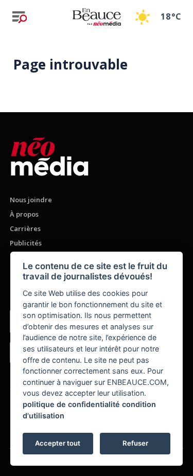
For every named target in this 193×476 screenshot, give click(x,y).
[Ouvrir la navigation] (19, 17)
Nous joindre (31, 199)
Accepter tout (57, 443)
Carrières (25, 228)
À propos (24, 214)
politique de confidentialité (71, 404)
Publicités (26, 243)
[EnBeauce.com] (50, 155)
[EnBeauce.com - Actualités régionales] (96, 16)
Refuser (135, 443)
